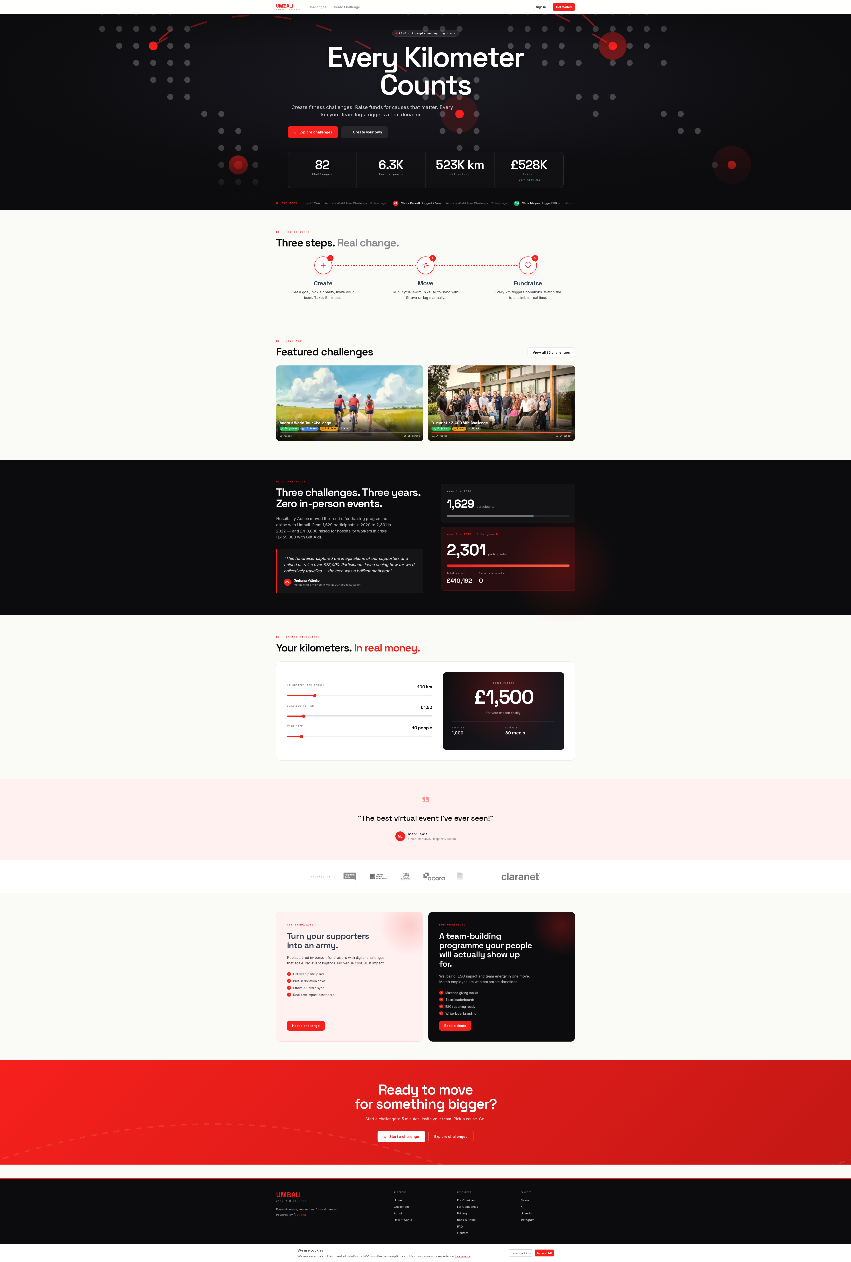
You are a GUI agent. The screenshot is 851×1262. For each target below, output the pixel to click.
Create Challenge (346, 7)
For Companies (467, 1206)
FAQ (460, 1226)
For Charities (466, 1200)
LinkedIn (526, 1213)
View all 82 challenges (551, 352)
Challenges (317, 7)
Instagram (527, 1220)
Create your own (367, 132)
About (398, 1213)
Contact (462, 1233)
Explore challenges (316, 132)
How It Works (403, 1220)
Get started (564, 7)
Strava (525, 1200)
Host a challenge (306, 1026)
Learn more (463, 1256)
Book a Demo (466, 1220)
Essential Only (521, 1253)
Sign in (541, 7)
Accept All (544, 1253)
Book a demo (455, 1026)
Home (398, 1200)
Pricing (462, 1213)
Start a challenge (404, 1136)
